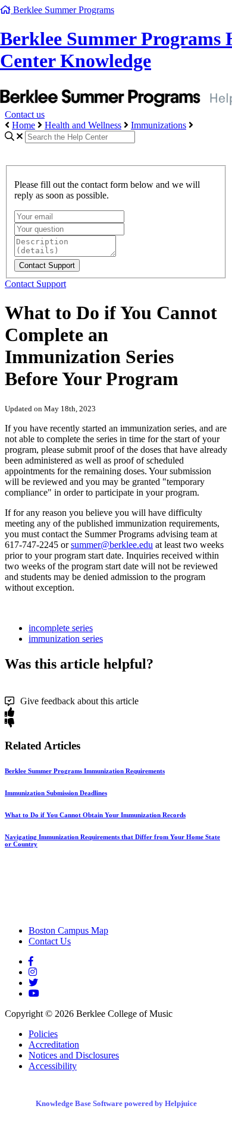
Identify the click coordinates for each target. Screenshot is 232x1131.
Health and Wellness (83, 125)
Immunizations (158, 125)
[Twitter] (33, 983)
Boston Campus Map (68, 930)
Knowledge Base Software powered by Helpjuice (116, 1103)
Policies (43, 1034)
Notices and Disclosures (74, 1055)
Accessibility (53, 1066)
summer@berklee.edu (112, 545)
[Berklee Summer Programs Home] (109, 910)
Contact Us (50, 941)
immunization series (66, 639)
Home (23, 125)
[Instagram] (33, 972)
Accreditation (54, 1044)
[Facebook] (31, 961)
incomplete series (61, 628)
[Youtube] (34, 993)
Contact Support (35, 284)
